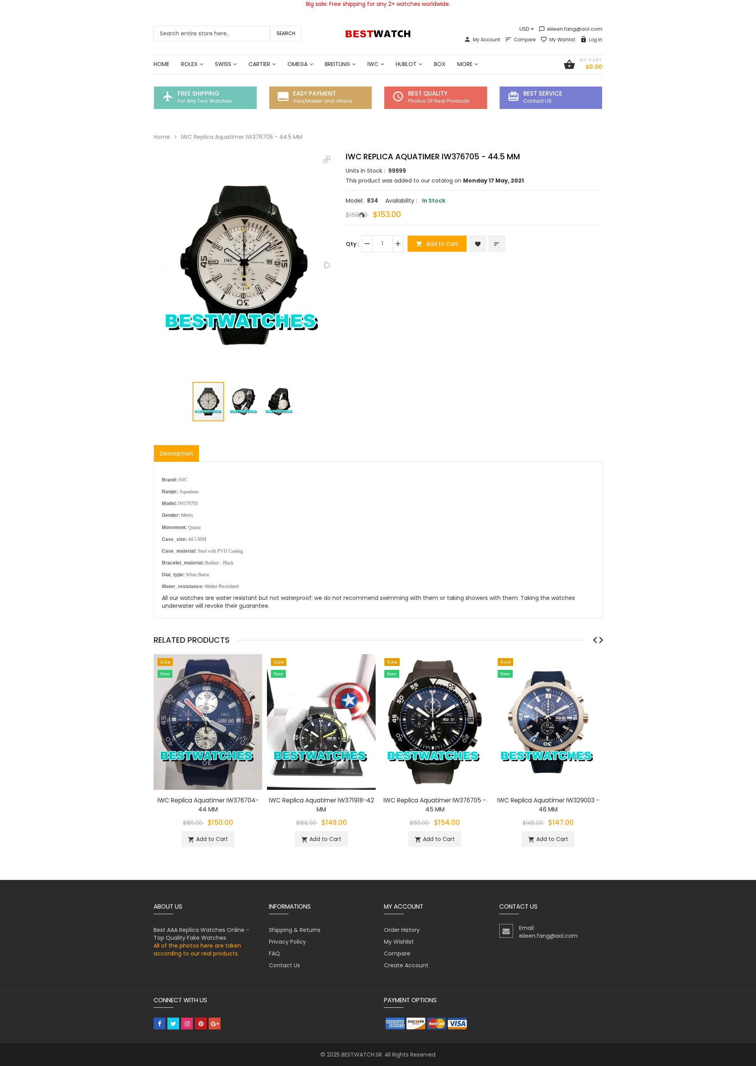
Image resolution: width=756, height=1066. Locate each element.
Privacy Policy (287, 942)
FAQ (274, 953)
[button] (327, 159)
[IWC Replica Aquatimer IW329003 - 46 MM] (548, 722)
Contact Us (284, 965)
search (285, 33)
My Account (486, 40)
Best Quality (427, 93)
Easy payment (314, 93)
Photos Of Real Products (438, 101)
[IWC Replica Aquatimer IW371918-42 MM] (321, 722)
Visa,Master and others (322, 101)
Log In (595, 40)
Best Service (542, 93)
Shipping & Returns (295, 930)
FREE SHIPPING (198, 93)
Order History (402, 930)
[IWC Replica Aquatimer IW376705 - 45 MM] (434, 722)
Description (176, 453)
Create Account (406, 965)
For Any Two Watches (205, 101)
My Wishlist (562, 40)
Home (162, 137)
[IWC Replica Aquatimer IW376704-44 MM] (208, 722)
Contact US (537, 101)
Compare (525, 40)
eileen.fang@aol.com (570, 29)
